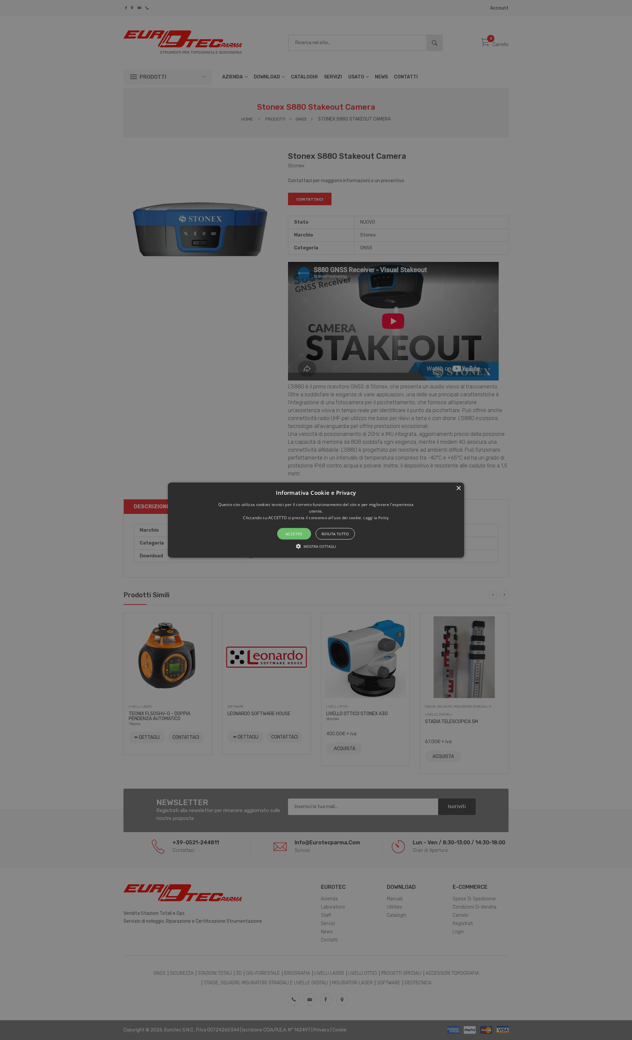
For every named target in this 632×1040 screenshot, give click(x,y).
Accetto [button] (294, 533)
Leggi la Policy (376, 517)
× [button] (458, 488)
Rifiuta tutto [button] (335, 533)
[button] (316, 519)
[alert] (316, 520)
